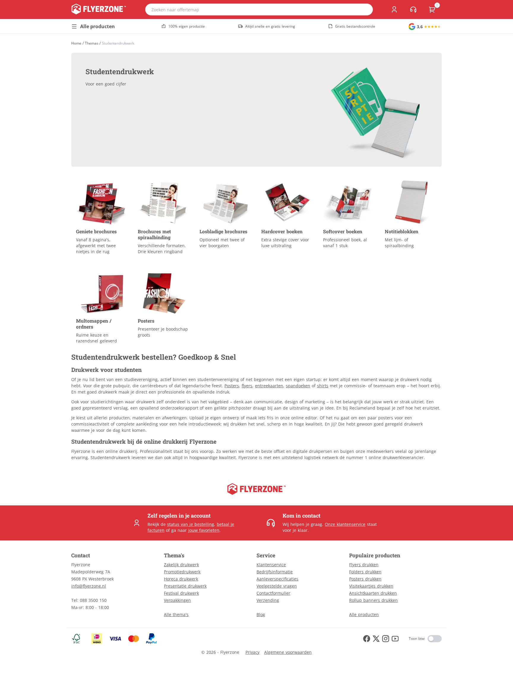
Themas (91, 43)
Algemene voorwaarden (288, 652)
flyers (247, 385)
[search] (364, 9)
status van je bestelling (190, 524)
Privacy (252, 652)
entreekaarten (269, 385)
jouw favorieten (203, 530)
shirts (322, 385)
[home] (98, 9)
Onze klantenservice (345, 524)
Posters (231, 385)
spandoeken (298, 385)
